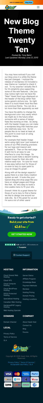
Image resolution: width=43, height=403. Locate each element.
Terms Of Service (27, 362)
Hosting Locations (30, 299)
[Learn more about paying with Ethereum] (26, 379)
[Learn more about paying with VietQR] (35, 379)
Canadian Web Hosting (12, 302)
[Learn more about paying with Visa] (8, 373)
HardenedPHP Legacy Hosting (12, 306)
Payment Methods (30, 285)
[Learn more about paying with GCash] (35, 384)
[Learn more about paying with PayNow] (26, 384)
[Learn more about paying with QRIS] (8, 384)
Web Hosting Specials (12, 310)
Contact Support (23, 255)
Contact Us (27, 325)
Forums (25, 332)
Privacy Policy (9, 333)
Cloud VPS (8, 280)
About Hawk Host (29, 322)
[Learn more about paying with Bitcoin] (8, 379)
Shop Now (28, 2)
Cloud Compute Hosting (10, 284)
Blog (24, 329)
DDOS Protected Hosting (10, 294)
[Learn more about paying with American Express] (26, 373)
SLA (5, 340)
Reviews (26, 289)
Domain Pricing (28, 296)
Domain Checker (10, 322)
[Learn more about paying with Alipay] (17, 379)
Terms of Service (10, 337)
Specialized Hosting (11, 298)
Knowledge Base (29, 282)
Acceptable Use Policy (19, 364)
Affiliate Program (29, 279)
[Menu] (38, 7)
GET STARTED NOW (21, 234)
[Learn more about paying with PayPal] (35, 373)
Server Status (28, 275)
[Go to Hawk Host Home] (11, 7)
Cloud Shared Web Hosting (11, 276)
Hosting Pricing (29, 292)
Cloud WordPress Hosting (10, 289)
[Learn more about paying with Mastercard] (17, 373)
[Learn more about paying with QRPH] (17, 384)
